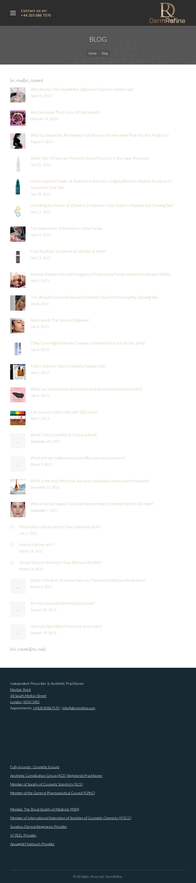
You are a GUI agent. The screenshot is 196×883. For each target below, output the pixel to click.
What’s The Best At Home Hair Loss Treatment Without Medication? (88, 580)
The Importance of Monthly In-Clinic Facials (67, 228)
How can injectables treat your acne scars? (66, 626)
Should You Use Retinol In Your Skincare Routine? (60, 562)
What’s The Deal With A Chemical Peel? (64, 435)
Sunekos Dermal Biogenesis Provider (38, 826)
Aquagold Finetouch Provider (32, 844)
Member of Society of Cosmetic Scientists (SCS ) (46, 784)
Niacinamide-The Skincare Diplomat (60, 320)
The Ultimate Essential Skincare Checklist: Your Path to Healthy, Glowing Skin (94, 297)
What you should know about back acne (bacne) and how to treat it (86, 389)
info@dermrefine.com (78, 708)
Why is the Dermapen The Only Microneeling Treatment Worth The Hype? (92, 503)
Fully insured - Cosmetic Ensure (34, 767)
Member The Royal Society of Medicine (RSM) (44, 809)
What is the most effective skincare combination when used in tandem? (90, 480)
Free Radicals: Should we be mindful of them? (68, 251)
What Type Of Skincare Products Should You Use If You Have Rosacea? (90, 158)
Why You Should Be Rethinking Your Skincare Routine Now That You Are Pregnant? (99, 135)
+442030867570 (46, 708)
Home (93, 53)
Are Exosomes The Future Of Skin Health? (65, 112)
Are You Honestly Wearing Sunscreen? (63, 603)
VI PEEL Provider (23, 835)
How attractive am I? (36, 544)
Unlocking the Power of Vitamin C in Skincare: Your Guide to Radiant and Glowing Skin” (102, 205)
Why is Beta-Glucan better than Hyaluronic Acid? (59, 526)
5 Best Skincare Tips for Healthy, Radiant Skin (68, 366)
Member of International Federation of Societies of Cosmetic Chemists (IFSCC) (70, 818)
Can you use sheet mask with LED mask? (64, 412)
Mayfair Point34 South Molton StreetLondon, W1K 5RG (28, 695)
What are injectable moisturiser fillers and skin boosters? (78, 458)
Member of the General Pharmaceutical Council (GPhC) (52, 793)
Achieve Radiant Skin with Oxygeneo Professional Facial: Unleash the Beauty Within (100, 274)
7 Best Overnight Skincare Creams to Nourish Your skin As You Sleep (88, 343)
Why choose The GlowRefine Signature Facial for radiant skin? (82, 89)
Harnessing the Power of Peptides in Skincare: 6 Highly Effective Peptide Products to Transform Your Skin (101, 184)
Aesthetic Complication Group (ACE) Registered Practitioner (56, 775)
